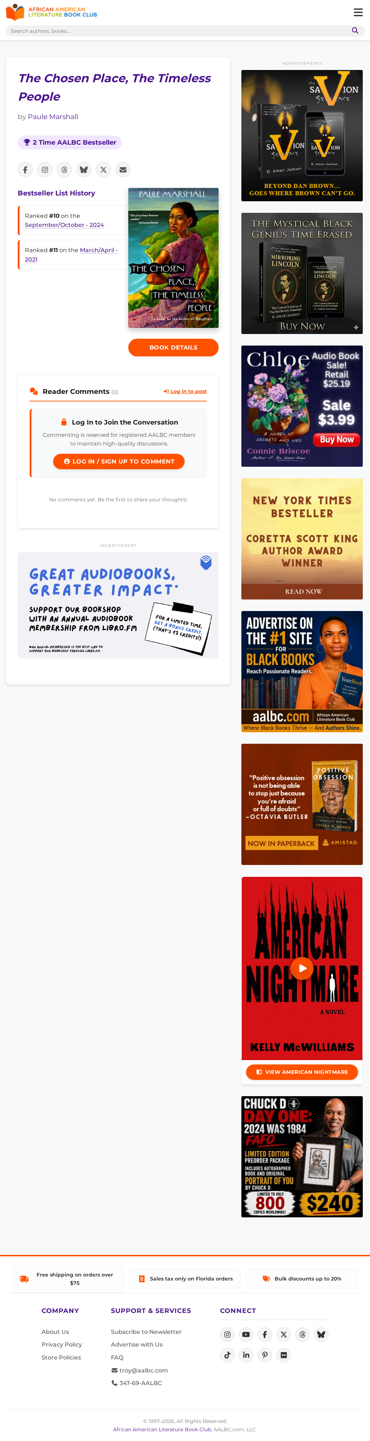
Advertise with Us (137, 1344)
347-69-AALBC (140, 1383)
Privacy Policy (62, 1344)
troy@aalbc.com (143, 1370)
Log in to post (188, 391)
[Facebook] (265, 1334)
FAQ (117, 1357)
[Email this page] (122, 169)
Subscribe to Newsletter (146, 1331)
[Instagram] (227, 1334)
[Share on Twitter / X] (103, 169)
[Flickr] (283, 1355)
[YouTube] (246, 1334)
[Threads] (302, 1334)
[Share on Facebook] (25, 169)
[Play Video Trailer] (302, 968)
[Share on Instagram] (44, 169)
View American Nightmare (306, 1072)
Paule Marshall (53, 116)
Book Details (174, 347)
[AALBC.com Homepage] (51, 13)
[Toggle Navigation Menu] (358, 12)
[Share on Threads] (64, 169)
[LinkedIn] (246, 1355)
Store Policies (61, 1357)
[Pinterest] (265, 1355)
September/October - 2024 (64, 224)
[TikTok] (227, 1355)
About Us (55, 1331)
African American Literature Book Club (162, 1429)
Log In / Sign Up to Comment (122, 461)
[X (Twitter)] (283, 1334)
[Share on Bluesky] (83, 169)
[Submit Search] (353, 31)
